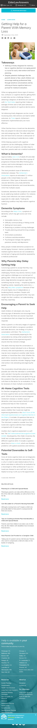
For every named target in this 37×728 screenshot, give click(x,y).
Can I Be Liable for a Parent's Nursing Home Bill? (17, 503)
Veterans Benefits (7, 712)
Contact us (22, 685)
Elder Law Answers (18, 2)
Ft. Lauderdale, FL (24, 660)
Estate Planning (6, 683)
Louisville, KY (5, 667)
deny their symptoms (15, 287)
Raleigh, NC (5, 660)
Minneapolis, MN (6, 670)
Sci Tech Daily (10, 102)
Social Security (5, 708)
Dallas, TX (22, 656)
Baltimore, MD (5, 653)
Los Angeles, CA (6, 665)
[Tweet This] (5, 38)
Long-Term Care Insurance (9, 690)
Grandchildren (5, 685)
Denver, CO (22, 658)
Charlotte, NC (5, 658)
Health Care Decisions (8, 688)
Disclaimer (22, 683)
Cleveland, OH (23, 653)
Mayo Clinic (17, 211)
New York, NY (5, 672)
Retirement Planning (7, 703)
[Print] (11, 38)
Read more (5, 499)
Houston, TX (5, 663)
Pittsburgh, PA (5, 651)
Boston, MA (5, 656)
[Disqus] (18, 569)
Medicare (4, 701)
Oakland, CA (23, 663)
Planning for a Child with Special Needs (14, 488)
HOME (3, 19)
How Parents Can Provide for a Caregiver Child (17, 535)
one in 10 (15, 157)
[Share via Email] (14, 38)
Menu (33, 5)
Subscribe (11, 717)
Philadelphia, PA (24, 665)
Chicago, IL (22, 651)
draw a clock (15, 443)
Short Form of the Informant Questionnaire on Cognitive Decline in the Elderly (18, 414)
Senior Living (5, 705)
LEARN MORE (11, 19)
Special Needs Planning (8, 710)
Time (13, 118)
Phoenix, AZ (23, 667)
